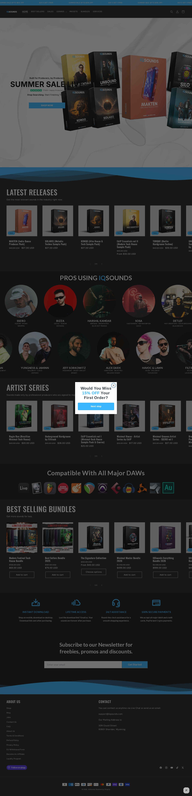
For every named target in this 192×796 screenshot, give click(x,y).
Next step (96, 406)
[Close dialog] (113, 385)
